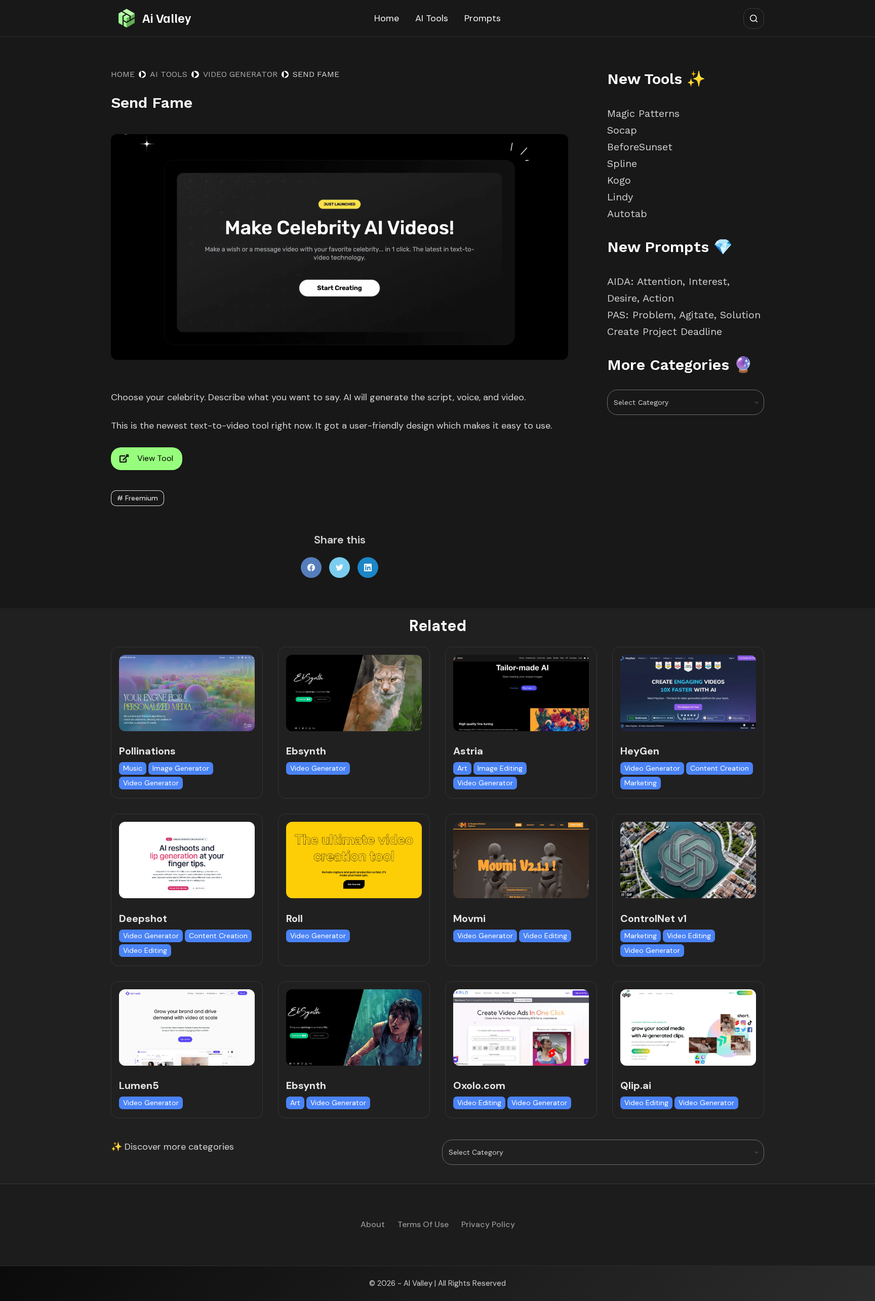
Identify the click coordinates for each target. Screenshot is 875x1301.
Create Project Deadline (664, 331)
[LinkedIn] (367, 567)
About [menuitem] (373, 1225)
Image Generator (180, 768)
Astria (468, 751)
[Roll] (354, 860)
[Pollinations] (187, 693)
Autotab (627, 213)
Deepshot (143, 918)
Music (132, 768)
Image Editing (500, 768)
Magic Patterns (643, 113)
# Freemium (137, 497)
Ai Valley (166, 18)
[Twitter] (339, 567)
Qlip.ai (635, 1085)
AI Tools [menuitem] (431, 18)
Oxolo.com (479, 1085)
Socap (622, 130)
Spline (622, 163)
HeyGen (639, 751)
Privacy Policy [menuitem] (488, 1225)
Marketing (640, 782)
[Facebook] (311, 567)
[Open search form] (753, 18)
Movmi (469, 918)
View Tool (155, 458)
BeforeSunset (639, 147)
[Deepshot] (187, 860)
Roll (294, 918)
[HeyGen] (688, 693)
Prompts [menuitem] (482, 18)
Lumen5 (139, 1085)
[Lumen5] (187, 1027)
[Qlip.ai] (688, 1027)
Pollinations (147, 751)
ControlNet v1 (653, 918)
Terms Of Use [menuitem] (423, 1225)
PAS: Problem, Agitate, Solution (684, 315)
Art (462, 768)
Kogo (619, 180)
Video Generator (151, 782)
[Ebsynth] (354, 693)
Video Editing (145, 950)
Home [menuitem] (386, 18)
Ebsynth (306, 751)
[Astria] (521, 693)
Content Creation (719, 768)
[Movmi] (521, 860)
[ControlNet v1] (688, 860)
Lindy (622, 197)
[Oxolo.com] (521, 1027)
